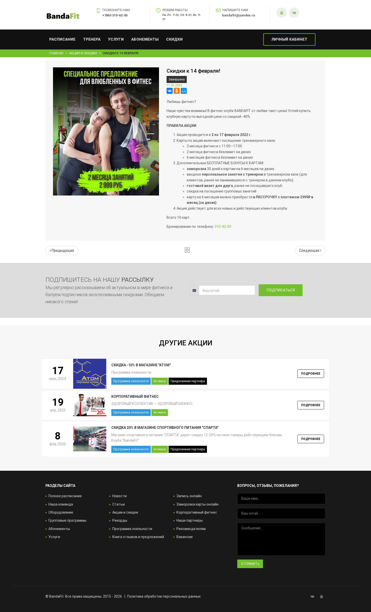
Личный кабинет (289, 39)
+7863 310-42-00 (114, 15)
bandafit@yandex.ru (238, 15)
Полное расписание (65, 496)
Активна (159, 381)
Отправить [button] (250, 564)
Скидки (174, 39)
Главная (56, 53)
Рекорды (119, 520)
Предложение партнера (188, 381)
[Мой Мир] (184, 91)
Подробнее (310, 373)
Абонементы (144, 39)
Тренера (91, 39)
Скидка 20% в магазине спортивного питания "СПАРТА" (164, 428)
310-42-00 (223, 227)
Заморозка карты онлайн (197, 504)
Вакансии (184, 537)
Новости (119, 496)
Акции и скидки (83, 53)
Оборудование (60, 512)
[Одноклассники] (177, 91)
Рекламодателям (191, 529)
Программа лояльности (131, 381)
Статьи (118, 504)
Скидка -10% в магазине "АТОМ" (141, 365)
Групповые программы (67, 520)
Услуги (116, 39)
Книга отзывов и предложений (138, 537)
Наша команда (60, 504)
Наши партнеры (189, 520)
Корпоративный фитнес (196, 512)
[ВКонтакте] (170, 91)
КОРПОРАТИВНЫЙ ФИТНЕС (135, 397)
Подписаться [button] (281, 290)
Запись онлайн (189, 496)
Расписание (62, 39)
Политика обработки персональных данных (164, 596)
